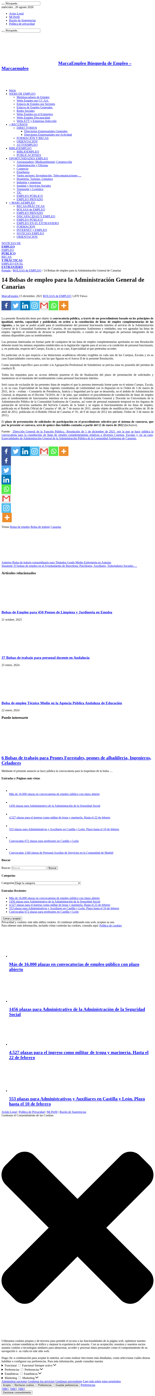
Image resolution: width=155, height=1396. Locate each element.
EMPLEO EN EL (12, 265)
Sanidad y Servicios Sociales (34, 185)
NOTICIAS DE (11, 245)
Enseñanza (23, 172)
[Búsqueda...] (3, 4)
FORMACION (26, 226)
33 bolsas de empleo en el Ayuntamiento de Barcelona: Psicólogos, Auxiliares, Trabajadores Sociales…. (69, 565)
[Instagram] (34, 305)
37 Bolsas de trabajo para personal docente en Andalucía (46, 658)
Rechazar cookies (24, 1385)
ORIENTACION (27, 236)
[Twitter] (15, 305)
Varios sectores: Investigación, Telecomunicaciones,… (49, 175)
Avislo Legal (9, 1112)
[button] (77, 1228)
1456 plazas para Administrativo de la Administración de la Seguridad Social (54, 805)
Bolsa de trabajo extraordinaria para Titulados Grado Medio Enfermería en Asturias (56, 562)
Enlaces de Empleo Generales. (35, 107)
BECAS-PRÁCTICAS (31, 206)
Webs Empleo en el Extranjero (35, 114)
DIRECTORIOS (27, 127)
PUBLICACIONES (29, 155)
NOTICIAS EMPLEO (30, 233)
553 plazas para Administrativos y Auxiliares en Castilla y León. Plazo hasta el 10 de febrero (64, 829)
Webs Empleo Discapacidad (33, 117)
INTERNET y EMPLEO (32, 230)
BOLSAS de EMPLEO (31, 209)
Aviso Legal (16, 13)
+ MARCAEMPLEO (22, 202)
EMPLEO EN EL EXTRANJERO (38, 223)
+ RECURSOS (18, 124)
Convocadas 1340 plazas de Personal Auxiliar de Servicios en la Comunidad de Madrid (61, 852)
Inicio (12, 90)
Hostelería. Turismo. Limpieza (35, 179)
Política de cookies (110, 925)
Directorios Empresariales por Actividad (48, 134)
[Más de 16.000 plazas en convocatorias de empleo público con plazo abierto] (13, 790)
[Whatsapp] (53, 305)
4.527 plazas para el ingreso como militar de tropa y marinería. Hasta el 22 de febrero (59, 817)
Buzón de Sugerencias (22, 20)
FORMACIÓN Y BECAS (33, 138)
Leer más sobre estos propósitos (102, 1381)
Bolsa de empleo (20, 526)
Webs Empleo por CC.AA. (33, 100)
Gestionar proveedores (68, 1381)
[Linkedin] (25, 305)
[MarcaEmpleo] (20, 84)
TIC (19, 192)
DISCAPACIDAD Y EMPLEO (36, 216)
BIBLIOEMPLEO (20, 148)
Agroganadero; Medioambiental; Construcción (44, 161)
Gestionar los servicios (41, 1381)
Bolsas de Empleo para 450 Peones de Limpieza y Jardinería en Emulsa (57, 612)
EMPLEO (9, 251)
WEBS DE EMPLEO (22, 93)
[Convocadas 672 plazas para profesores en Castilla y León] (13, 837)
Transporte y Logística (30, 189)
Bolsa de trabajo (40, 526)
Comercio (22, 168)
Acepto (7, 1385)
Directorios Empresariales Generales (45, 131)
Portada (6, 270)
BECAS (12, 258)
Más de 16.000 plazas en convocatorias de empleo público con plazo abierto (54, 794)
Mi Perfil (14, 17)
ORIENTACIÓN (27, 141)
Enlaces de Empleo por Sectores (36, 104)
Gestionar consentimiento (17, 1392)
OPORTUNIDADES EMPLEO (28, 158)
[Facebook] (6, 305)
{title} (5, 1388)
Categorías (8, 883)
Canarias (56, 526)
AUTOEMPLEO (27, 144)
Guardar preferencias (67, 1385)
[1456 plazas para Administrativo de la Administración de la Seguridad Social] (13, 802)
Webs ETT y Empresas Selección (37, 121)
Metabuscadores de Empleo (33, 97)
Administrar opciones (14, 1381)
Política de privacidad (22, 23)
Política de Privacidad (32, 1112)
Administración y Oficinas (32, 165)
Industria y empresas (29, 182)
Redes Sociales (26, 110)
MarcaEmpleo (10, 296)
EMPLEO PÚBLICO (30, 196)
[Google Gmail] (44, 305)
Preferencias (45, 1385)
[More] (63, 305)
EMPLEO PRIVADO (30, 199)
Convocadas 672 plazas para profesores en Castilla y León (44, 841)
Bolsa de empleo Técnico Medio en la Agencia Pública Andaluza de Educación (62, 703)
